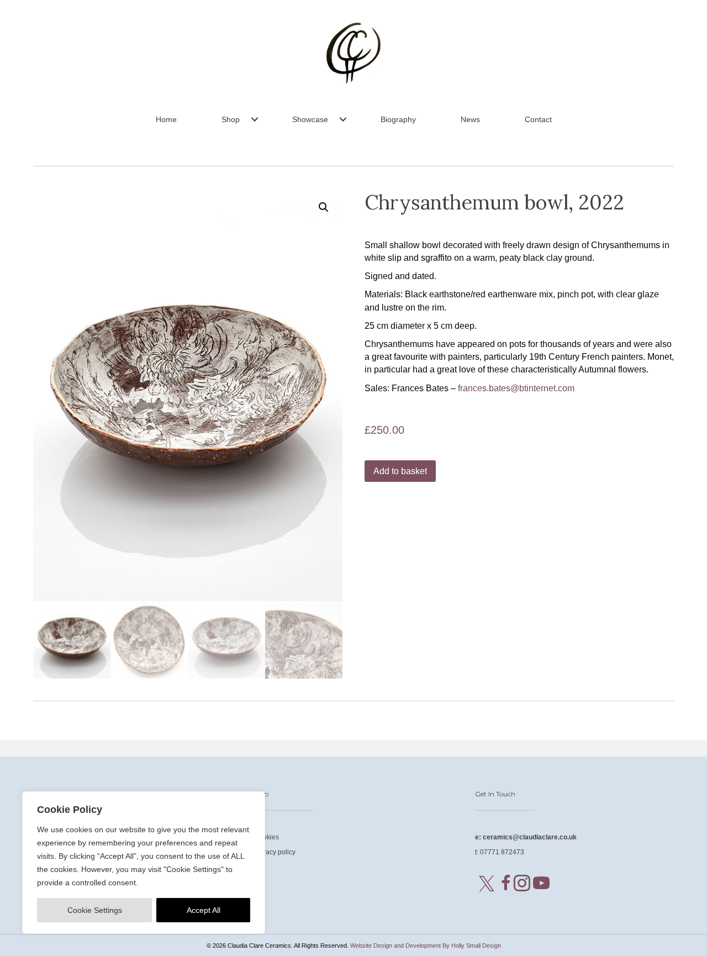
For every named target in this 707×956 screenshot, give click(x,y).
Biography (398, 119)
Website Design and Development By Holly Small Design (425, 945)
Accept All (203, 910)
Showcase (310, 119)
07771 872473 (502, 852)
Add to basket (400, 471)
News (470, 119)
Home (166, 119)
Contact (538, 119)
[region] (143, 862)
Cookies (266, 837)
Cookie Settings (94, 910)
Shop (230, 119)
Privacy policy (275, 852)
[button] (255, 119)
